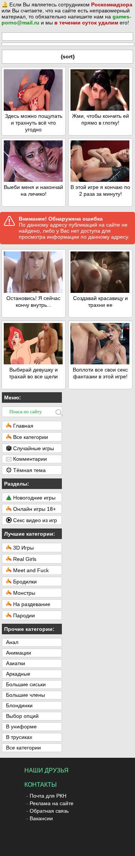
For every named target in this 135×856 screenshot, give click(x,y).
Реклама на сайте (52, 803)
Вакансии (41, 818)
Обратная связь (49, 811)
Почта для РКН (48, 796)
